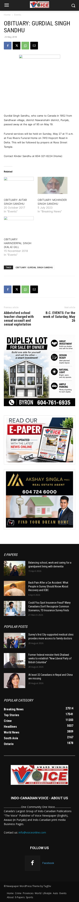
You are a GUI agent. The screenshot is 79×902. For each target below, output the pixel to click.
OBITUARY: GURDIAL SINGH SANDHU (34, 267)
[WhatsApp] (25, 45)
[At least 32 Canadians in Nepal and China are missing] (14, 680)
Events (17, 14)
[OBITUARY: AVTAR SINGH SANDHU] (19, 185)
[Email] (34, 45)
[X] (16, 45)
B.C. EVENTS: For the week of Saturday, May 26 (59, 316)
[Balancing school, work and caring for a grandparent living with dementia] (14, 568)
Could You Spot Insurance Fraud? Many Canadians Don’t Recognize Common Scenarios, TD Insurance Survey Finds (49, 606)
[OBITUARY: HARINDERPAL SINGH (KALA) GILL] (19, 224)
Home (7, 14)
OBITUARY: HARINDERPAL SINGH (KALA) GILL (17, 243)
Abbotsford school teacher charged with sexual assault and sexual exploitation (19, 318)
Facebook (48, 862)
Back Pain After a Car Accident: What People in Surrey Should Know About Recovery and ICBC (48, 586)
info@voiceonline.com (32, 832)
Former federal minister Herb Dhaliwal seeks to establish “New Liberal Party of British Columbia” (50, 658)
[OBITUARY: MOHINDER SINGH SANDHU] (52, 185)
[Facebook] (8, 45)
